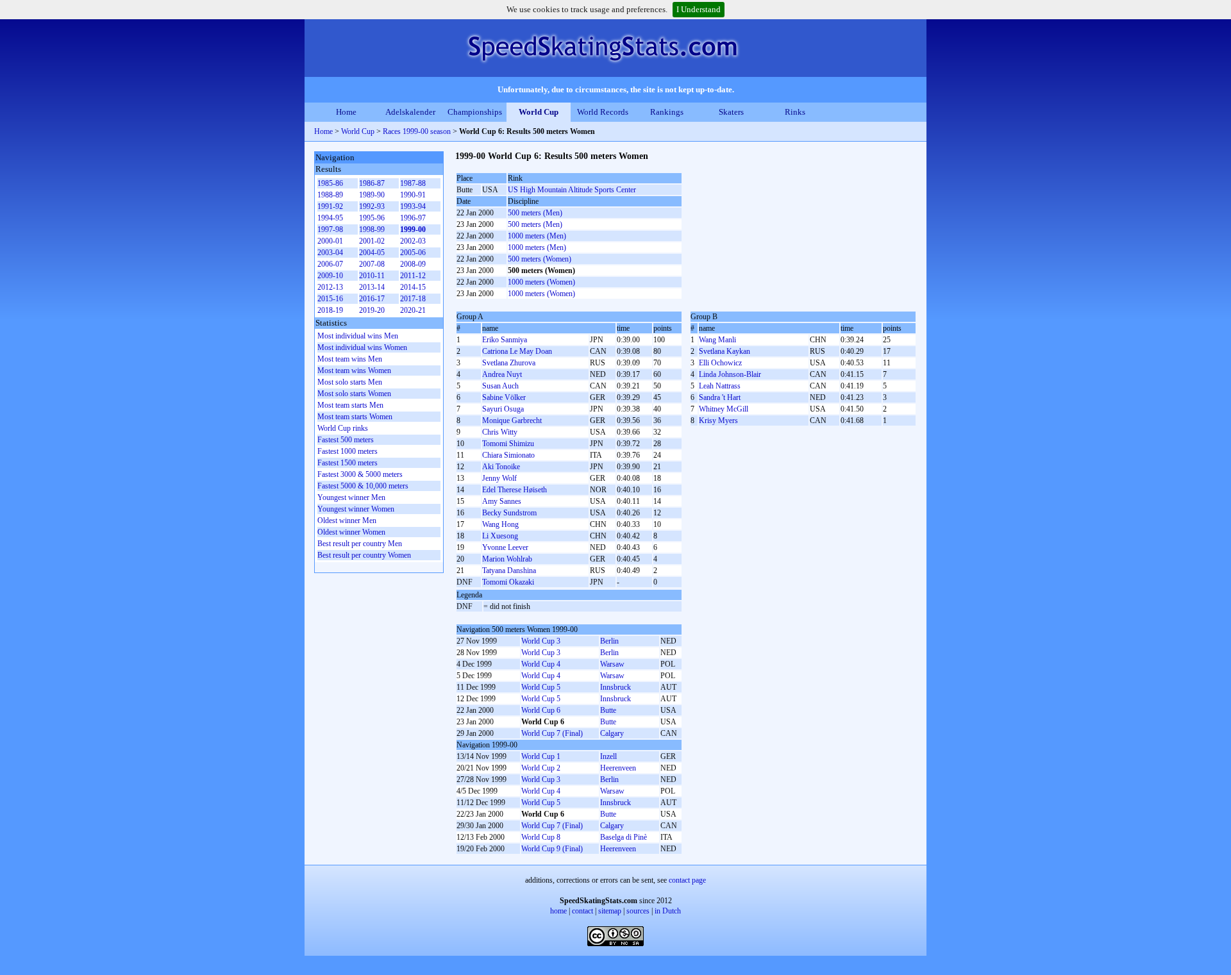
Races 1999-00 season (417, 131)
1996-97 (413, 217)
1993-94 (413, 206)
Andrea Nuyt (502, 374)
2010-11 (372, 275)
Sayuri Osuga (503, 408)
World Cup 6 (540, 710)
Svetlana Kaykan (724, 351)
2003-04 (330, 252)
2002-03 (413, 241)
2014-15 (413, 287)
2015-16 (330, 298)
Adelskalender (410, 112)
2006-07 (330, 264)
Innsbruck (615, 687)
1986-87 (372, 183)
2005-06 (413, 252)
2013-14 (372, 287)
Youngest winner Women (355, 508)
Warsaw (612, 664)
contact (582, 910)
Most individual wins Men (357, 335)
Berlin (609, 641)
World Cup (538, 112)
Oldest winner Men (346, 520)
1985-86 (330, 183)
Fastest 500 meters (345, 439)
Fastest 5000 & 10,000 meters (362, 485)
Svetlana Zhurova (508, 362)
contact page (687, 880)
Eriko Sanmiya (504, 339)
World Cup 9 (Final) (552, 848)
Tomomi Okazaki (508, 582)
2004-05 (372, 252)
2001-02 (372, 241)
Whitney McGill (723, 408)
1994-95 (330, 217)
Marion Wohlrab (507, 558)
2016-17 (372, 298)
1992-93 (372, 206)
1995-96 (372, 217)
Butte (608, 710)
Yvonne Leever (505, 547)
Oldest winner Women (351, 532)
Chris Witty (499, 432)
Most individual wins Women (362, 347)
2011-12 (413, 275)
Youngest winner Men (351, 497)
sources (637, 910)
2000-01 (330, 241)
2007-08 (372, 264)
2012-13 (330, 287)
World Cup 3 (540, 641)
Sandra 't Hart (720, 397)
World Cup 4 (540, 664)
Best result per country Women (364, 555)
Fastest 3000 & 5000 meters (360, 474)
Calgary (612, 733)
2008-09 (413, 264)
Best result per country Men (359, 543)
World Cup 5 (540, 687)
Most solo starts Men (349, 382)
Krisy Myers (718, 420)
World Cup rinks (342, 428)
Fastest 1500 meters (347, 462)
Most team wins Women (354, 370)
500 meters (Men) (535, 212)
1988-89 (330, 194)
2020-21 (413, 310)
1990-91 (413, 194)
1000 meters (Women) (541, 282)
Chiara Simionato (508, 455)
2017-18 (413, 298)
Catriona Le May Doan (517, 351)
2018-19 (330, 310)
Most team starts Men (350, 405)
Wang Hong (500, 524)
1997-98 (330, 229)
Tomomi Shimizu (508, 443)
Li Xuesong (500, 535)
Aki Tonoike (501, 466)
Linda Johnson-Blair (730, 374)
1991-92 (330, 206)
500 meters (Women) (539, 258)
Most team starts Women (354, 416)
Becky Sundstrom (509, 512)
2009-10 (330, 275)
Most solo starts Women (354, 393)
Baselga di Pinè (623, 837)
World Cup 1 (540, 756)
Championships (475, 112)
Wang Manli (717, 339)
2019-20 (372, 310)
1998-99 (372, 229)
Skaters (731, 112)
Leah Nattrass (720, 385)
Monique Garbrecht (512, 420)
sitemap (609, 910)
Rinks (795, 112)
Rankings (666, 112)
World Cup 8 (540, 837)
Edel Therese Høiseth (514, 489)
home (558, 910)
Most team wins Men (349, 358)
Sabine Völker (504, 397)
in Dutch (668, 910)
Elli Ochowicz (720, 362)
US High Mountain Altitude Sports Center (572, 189)
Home (346, 112)
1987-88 (413, 183)
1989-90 (372, 194)
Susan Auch (500, 385)
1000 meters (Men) (537, 235)
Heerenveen (618, 767)
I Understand (698, 9)
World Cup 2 (540, 767)
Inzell (608, 756)
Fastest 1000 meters (347, 451)
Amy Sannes (501, 501)
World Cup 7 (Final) (552, 733)
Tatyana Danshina (509, 570)
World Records (602, 112)
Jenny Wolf (499, 478)
